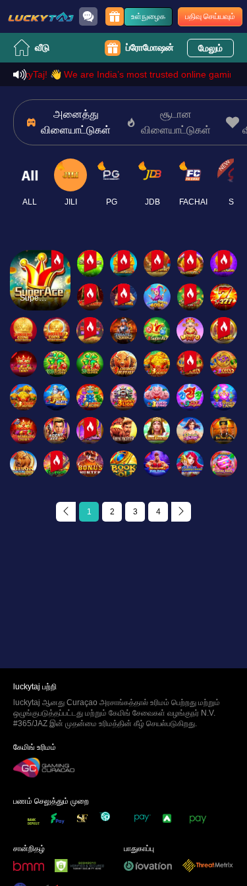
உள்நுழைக (148, 16)
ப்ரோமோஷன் (150, 47)
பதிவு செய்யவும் (210, 16)
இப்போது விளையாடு (39, 291)
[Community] (88, 16)
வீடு (42, 47)
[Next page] (181, 512)
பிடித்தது (40, 253)
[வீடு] (41, 16)
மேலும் (210, 48)
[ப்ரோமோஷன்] (114, 16)
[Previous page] (66, 512)
